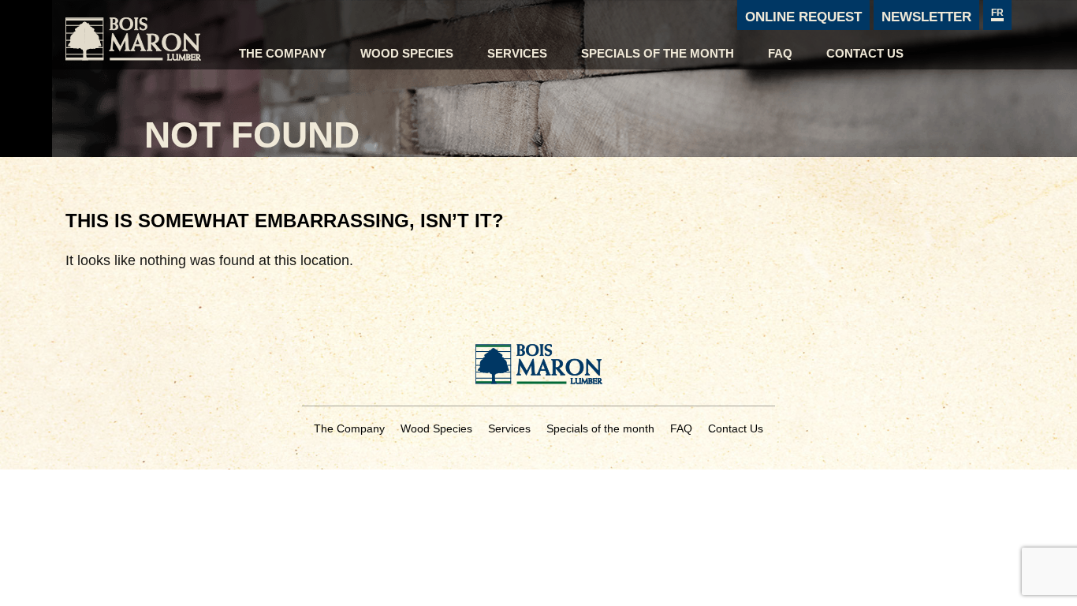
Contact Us (865, 53)
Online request (803, 16)
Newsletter (926, 16)
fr (997, 12)
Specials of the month (657, 53)
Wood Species (406, 53)
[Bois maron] (144, 34)
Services (517, 53)
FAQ (780, 53)
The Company (282, 53)
